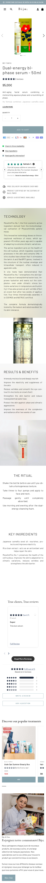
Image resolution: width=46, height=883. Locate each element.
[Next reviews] (41, 169)
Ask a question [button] (23, 703)
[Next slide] (9, 653)
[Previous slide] (5, 653)
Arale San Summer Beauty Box (17, 764)
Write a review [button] (23, 696)
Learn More (8, 107)
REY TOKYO (7, 63)
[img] (16, 615)
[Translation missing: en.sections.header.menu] (5, 9)
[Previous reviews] (4, 169)
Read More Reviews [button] (23, 659)
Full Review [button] (15, 643)
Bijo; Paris (8, 761)
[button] (23, 170)
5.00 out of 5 (29, 669)
